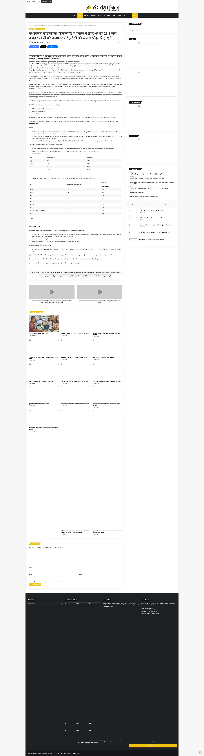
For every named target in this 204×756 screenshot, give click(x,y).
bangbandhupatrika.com (38, 42)
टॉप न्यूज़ (73, 15)
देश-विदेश (93, 15)
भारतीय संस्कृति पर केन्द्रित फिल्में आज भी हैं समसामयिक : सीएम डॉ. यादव (75, 404)
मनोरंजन (109, 15)
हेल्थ (114, 15)
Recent (151, 205)
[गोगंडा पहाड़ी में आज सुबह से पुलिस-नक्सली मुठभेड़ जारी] (107, 347)
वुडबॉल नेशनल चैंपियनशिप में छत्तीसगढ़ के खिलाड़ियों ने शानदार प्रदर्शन (74, 381)
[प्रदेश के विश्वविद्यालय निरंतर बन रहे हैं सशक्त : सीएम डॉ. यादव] (44, 371)
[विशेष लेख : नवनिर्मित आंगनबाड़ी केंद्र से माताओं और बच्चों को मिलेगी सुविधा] (70, 733)
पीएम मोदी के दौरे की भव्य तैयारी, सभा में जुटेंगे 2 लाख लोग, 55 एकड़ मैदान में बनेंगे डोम (43, 428)
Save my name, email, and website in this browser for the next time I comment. (51, 581)
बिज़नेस (99, 15)
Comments (168, 205)
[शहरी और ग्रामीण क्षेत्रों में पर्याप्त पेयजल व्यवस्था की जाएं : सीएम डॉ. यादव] (75, 323)
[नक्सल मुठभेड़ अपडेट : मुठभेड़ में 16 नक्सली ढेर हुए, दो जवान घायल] (75, 347)
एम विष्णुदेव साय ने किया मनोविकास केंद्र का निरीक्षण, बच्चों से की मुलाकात (107, 381)
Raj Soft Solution (75, 753)
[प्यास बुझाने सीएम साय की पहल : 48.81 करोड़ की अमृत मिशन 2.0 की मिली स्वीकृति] (44, 347)
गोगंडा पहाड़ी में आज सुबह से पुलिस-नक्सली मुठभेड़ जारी (103, 357)
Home (31, 25)
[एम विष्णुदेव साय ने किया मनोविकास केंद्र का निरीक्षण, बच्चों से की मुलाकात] (107, 371)
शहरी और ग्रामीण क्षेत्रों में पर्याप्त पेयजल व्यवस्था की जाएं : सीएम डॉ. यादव (75, 333)
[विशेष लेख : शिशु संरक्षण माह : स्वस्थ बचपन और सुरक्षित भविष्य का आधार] (83, 733)
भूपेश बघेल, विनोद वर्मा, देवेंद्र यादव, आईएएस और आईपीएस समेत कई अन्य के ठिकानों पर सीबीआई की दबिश (107, 531)
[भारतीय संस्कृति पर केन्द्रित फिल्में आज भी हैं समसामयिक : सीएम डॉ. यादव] (75, 394)
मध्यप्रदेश (86, 15)
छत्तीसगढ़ (79, 15)
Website (80, 574)
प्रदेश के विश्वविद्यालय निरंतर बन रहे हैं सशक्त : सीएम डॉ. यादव (41, 381)
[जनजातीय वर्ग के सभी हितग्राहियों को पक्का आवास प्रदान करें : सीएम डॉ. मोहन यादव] (107, 394)
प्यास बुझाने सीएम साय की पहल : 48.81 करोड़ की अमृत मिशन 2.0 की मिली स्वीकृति (43, 358)
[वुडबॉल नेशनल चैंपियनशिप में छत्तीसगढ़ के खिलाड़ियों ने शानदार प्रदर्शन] (75, 371)
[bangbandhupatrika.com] (102, 8)
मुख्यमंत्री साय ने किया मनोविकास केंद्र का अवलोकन (39, 404)
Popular (134, 205)
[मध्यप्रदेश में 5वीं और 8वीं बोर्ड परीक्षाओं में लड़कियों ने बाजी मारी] (44, 323)
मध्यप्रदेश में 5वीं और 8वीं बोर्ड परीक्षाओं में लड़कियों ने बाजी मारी (41, 333)
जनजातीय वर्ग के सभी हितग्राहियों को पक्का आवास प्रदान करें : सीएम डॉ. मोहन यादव (107, 404)
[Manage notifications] (200, 752)
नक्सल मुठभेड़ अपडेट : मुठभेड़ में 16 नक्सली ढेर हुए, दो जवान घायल (74, 357)
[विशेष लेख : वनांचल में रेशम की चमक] (95, 726)
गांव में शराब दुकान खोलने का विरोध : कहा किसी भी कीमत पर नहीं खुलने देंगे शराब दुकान (107, 334)
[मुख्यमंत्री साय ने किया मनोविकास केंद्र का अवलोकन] (44, 394)
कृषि (124, 15)
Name (31, 567)
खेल (104, 15)
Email (31, 574)
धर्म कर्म (119, 15)
